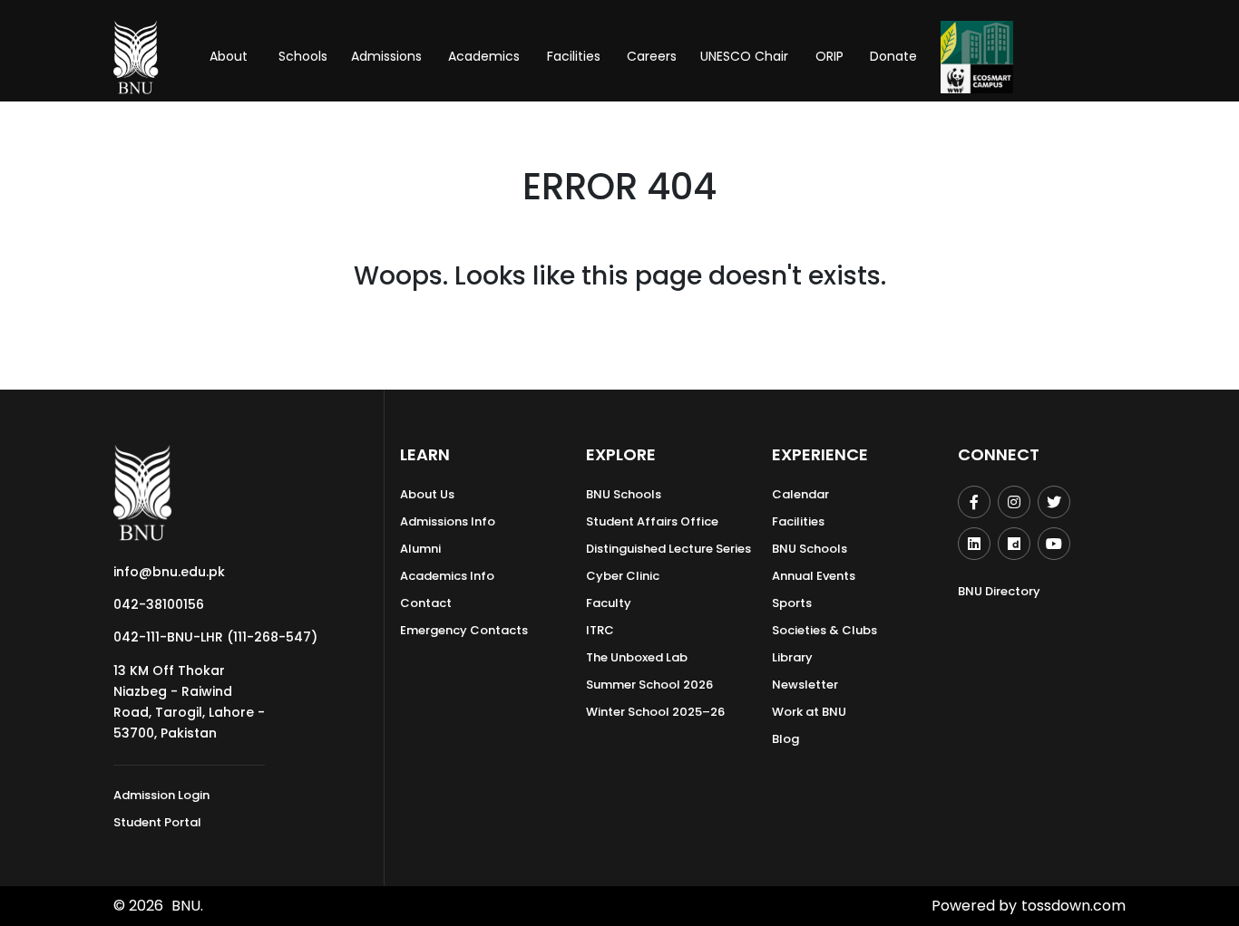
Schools (302, 56)
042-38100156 (158, 604)
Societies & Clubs (824, 630)
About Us (427, 494)
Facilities (798, 521)
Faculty (608, 603)
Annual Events (813, 575)
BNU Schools (623, 494)
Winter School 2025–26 (655, 711)
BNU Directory (999, 591)
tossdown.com (1073, 905)
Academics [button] (484, 56)
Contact (426, 603)
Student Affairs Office (652, 521)
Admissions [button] (386, 56)
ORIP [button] (829, 56)
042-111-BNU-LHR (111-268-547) (215, 637)
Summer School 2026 (649, 684)
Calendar (800, 494)
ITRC (600, 630)
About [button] (230, 56)
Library (792, 657)
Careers (652, 56)
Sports (792, 603)
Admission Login (161, 795)
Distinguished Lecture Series (668, 548)
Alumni (420, 548)
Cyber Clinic (622, 575)
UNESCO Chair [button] (744, 56)
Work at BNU (809, 711)
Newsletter (805, 684)
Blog (785, 739)
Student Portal (157, 822)
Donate (893, 56)
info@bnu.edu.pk (169, 572)
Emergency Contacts (464, 630)
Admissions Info (447, 521)
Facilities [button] (573, 56)
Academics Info (447, 575)
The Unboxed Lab (637, 657)
